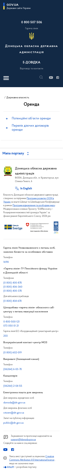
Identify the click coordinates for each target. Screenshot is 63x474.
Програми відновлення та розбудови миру (34, 205)
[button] (42, 77)
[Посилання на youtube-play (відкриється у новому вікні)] (51, 78)
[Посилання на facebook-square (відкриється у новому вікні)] (57, 78)
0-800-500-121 (11, 321)
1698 (6, 262)
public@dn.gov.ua (13, 423)
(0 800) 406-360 (12, 287)
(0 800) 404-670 (12, 301)
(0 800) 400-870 (12, 283)
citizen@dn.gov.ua (13, 412)
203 (5, 336)
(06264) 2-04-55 (12, 386)
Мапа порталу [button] (13, 153)
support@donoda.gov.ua (23, 439)
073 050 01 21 (11, 325)
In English (26, 188)
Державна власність (17, 97)
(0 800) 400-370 (12, 291)
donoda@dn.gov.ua (14, 402)
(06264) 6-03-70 (12, 369)
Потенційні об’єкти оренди (31, 118)
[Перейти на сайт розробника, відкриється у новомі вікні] (8, 467)
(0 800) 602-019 (12, 352)
